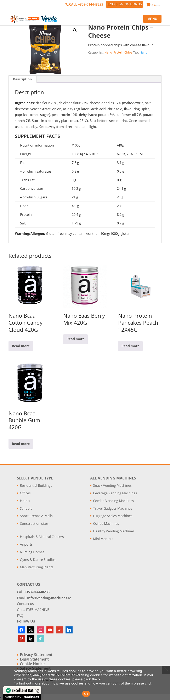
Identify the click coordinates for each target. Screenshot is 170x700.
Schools (26, 508)
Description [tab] (22, 79)
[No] (165, 668)
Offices (25, 493)
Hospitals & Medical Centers (42, 536)
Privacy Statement (36, 654)
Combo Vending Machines (113, 500)
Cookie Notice (32, 663)
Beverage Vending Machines (115, 493)
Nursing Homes (32, 552)
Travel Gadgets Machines (112, 508)
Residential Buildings (36, 485)
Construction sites (34, 523)
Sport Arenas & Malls (36, 516)
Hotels (25, 500)
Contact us (25, 603)
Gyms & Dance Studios (38, 559)
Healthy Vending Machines (114, 531)
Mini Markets (103, 539)
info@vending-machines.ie (49, 598)
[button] (75, 30)
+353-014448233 (37, 592)
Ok (86, 693)
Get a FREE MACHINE (33, 609)
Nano (108, 52)
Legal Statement (34, 659)
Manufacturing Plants (36, 567)
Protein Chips (123, 52)
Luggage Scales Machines (112, 516)
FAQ (20, 615)
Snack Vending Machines (112, 485)
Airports (26, 544)
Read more (21, 346)
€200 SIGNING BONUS (124, 4)
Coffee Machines (106, 523)
